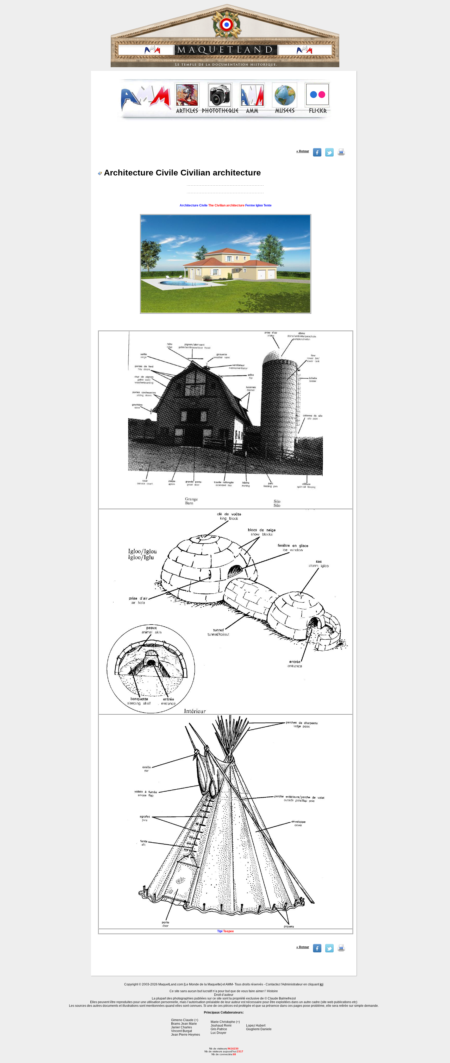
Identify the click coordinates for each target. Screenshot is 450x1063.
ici (321, 984)
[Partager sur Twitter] (329, 155)
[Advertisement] (224, 136)
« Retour (302, 151)
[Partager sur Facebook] (317, 155)
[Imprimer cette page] (341, 155)
